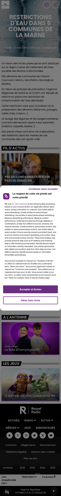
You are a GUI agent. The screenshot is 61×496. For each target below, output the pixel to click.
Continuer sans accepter (43, 189)
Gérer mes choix (30, 300)
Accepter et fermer (30, 289)
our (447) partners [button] (19, 203)
